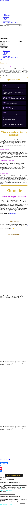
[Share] (14, 471)
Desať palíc (2, 423)
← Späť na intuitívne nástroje (14, 475)
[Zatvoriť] (2, 44)
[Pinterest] (14, 468)
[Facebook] (14, 466)
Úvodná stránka (6, 15)
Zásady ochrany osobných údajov (10, 22)
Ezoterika (5, 18)
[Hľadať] (20, 25)
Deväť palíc (2, 358)
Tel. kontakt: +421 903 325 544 (7, 479)
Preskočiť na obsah (4, 0)
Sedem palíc (2, 292)
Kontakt (5, 14)
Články (4, 19)
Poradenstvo (6, 17)
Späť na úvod (5, 460)
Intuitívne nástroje (7, 21)
